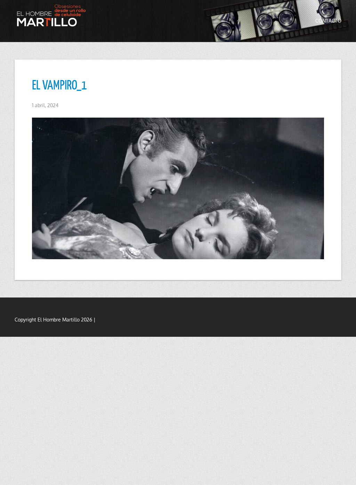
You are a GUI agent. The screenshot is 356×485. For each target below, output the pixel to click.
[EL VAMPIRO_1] (178, 189)
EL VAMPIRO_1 (59, 84)
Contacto (328, 21)
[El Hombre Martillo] (52, 15)
